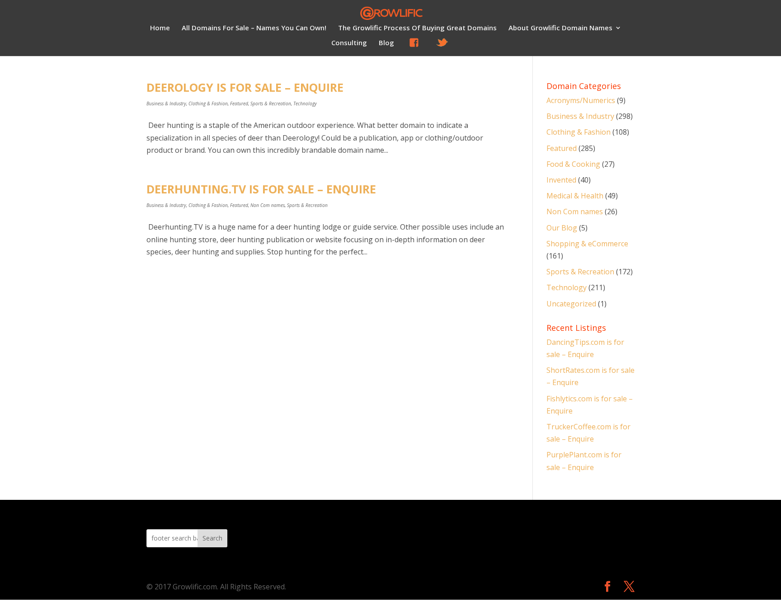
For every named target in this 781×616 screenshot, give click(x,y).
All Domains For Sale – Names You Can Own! (254, 28)
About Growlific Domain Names (560, 28)
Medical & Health (574, 196)
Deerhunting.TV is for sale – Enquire (261, 189)
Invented (561, 180)
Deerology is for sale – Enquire (244, 87)
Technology (305, 103)
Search (212, 538)
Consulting (349, 43)
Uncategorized (571, 304)
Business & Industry (166, 103)
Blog (386, 43)
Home (160, 28)
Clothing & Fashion (208, 103)
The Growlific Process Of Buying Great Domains (417, 28)
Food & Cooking (573, 164)
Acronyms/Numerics (580, 100)
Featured (239, 103)
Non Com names (267, 205)
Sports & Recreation (270, 103)
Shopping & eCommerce (587, 244)
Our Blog (561, 228)
